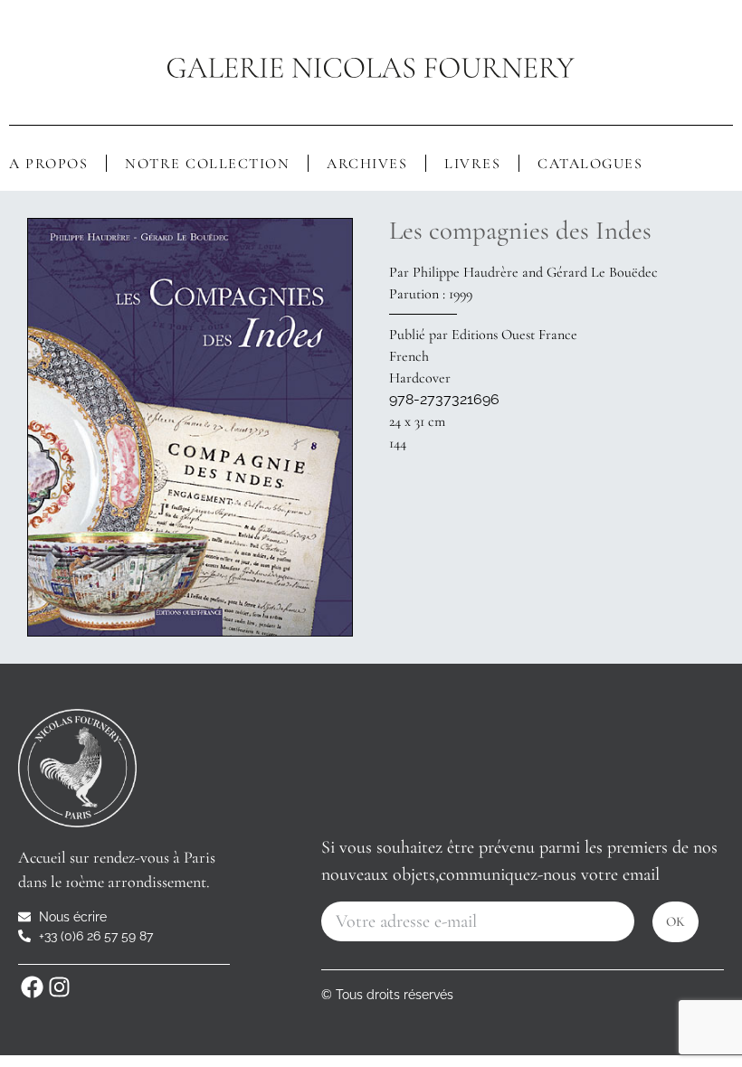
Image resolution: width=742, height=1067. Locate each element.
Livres (472, 164)
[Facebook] (31, 987)
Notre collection (207, 164)
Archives (367, 164)
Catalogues (589, 164)
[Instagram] (58, 987)
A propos (48, 164)
